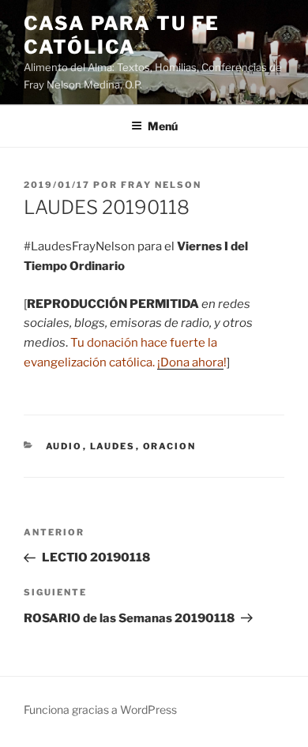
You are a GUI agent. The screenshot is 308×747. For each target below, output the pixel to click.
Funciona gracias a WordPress (100, 709)
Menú (163, 126)
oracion (170, 446)
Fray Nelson (161, 184)
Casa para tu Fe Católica (122, 35)
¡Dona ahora (190, 362)
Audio (64, 446)
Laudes (113, 446)
